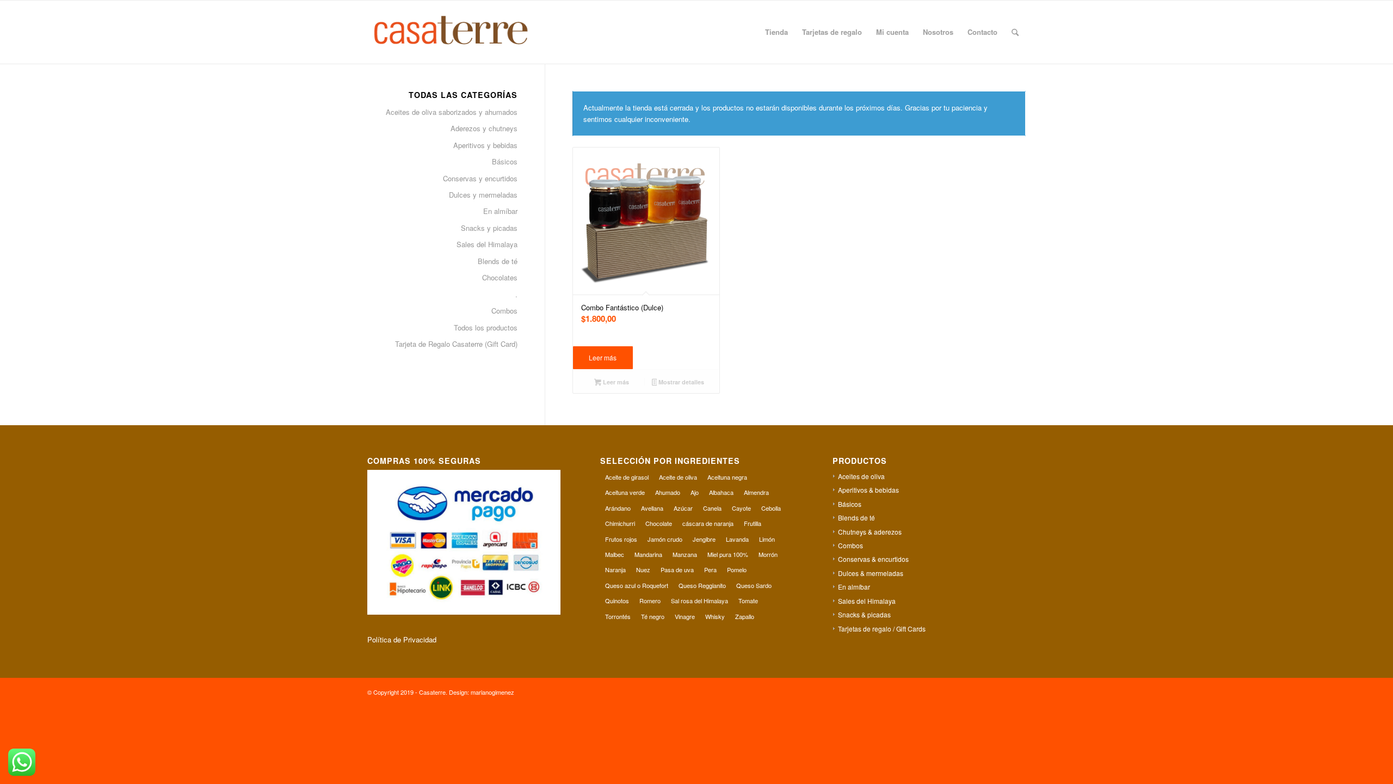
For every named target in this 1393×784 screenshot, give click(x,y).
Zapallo (744, 616)
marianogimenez (492, 692)
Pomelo (737, 569)
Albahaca (721, 492)
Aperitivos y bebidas (485, 145)
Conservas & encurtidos (873, 559)
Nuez (643, 569)
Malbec (614, 554)
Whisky (715, 616)
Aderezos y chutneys (484, 128)
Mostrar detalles (680, 382)
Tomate (748, 600)
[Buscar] (1015, 32)
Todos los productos (485, 327)
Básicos (504, 161)
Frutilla (752, 523)
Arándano (618, 508)
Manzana (685, 554)
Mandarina (648, 554)
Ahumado (667, 492)
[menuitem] (776, 32)
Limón (767, 539)
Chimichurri (620, 523)
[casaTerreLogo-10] (463, 32)
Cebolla (771, 508)
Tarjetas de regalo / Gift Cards (882, 628)
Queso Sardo (754, 585)
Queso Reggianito (702, 585)
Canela (712, 508)
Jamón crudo (665, 539)
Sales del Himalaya (487, 244)
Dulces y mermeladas (483, 194)
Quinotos (617, 600)
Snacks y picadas (489, 228)
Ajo (695, 492)
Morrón (768, 554)
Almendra (756, 492)
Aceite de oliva (678, 477)
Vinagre (685, 616)
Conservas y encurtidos (480, 178)
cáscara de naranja (708, 523)
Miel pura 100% (727, 554)
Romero (650, 600)
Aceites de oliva (861, 476)
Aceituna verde (625, 492)
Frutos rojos (621, 539)
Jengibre (704, 539)
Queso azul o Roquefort (636, 585)
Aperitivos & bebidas (868, 489)
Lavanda (737, 539)
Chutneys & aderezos (870, 531)
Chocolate (658, 523)
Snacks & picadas (864, 614)
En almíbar (500, 211)
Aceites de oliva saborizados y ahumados (451, 112)
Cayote (741, 508)
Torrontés (618, 616)
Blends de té (497, 261)
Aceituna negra (727, 477)
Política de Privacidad (401, 639)
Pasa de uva (677, 569)
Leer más (603, 357)
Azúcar (683, 508)
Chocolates (499, 277)
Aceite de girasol (627, 477)
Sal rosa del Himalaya (699, 600)
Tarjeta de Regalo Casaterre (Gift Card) (456, 344)
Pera (710, 569)
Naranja (615, 569)
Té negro (652, 616)
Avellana (652, 508)
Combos (504, 310)
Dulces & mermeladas (870, 573)
